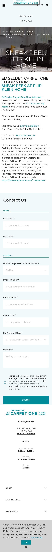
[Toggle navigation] (4, 5)
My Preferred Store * (12, 333)
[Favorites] (42, 5)
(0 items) (47, 5)
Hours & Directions (26, 433)
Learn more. (36, 537)
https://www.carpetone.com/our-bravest (23, 180)
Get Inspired (13, 500)
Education (12, 511)
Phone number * (11, 280)
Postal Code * (9, 315)
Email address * (10, 298)
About (20, 31)
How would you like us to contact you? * (21, 263)
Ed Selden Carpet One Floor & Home (21, 97)
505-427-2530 (26, 21)
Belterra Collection (26, 135)
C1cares (31, 31)
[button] (37, 5)
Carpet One (7, 31)
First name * (9, 219)
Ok (26, 542)
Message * (8, 349)
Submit (26, 400)
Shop (9, 488)
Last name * (8, 236)
